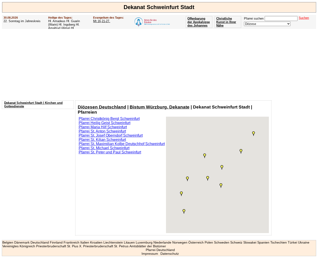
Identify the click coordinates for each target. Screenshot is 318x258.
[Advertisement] (159, 64)
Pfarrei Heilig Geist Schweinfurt (104, 123)
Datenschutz (169, 253)
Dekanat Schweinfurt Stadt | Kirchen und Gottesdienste (33, 104)
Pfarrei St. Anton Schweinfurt (102, 131)
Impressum (150, 253)
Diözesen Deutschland (102, 107)
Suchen (304, 18)
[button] (221, 185)
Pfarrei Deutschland (160, 250)
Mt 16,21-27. (101, 21)
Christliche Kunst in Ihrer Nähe (226, 22)
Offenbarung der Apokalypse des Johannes (198, 22)
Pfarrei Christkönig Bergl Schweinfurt (109, 119)
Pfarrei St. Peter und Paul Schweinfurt (110, 152)
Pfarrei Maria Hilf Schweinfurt (103, 127)
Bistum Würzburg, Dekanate (159, 107)
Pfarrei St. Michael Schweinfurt (104, 148)
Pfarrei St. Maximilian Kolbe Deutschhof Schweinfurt (122, 144)
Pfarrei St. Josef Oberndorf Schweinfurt (111, 135)
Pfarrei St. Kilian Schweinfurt (102, 140)
